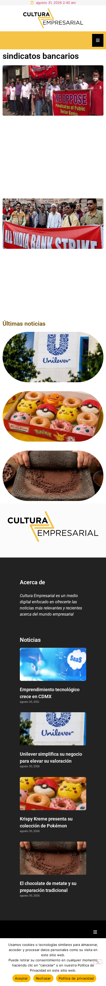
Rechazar (43, 978)
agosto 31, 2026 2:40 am (56, 3)
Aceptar (21, 978)
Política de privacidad (76, 978)
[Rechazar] (97, 962)
